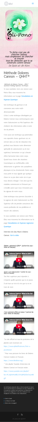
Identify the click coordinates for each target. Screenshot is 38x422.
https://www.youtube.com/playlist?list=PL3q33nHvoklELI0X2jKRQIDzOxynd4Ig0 (19, 374)
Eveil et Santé (8, 398)
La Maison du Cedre (10, 401)
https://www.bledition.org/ (13, 360)
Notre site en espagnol (10, 403)
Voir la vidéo (14, 235)
